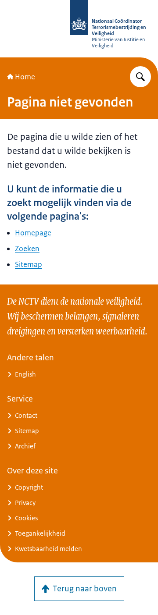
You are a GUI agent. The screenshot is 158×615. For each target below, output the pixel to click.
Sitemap (28, 264)
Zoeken (27, 248)
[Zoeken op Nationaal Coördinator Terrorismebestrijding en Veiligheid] (140, 76)
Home (25, 77)
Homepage (33, 233)
